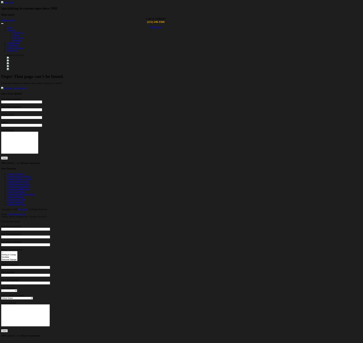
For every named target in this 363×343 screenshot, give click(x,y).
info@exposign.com (17, 214)
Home (9, 27)
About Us (11, 30)
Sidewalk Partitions (15, 197)
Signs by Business (15, 48)
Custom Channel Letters (18, 181)
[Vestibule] (9, 257)
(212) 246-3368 (155, 21)
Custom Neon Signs (16, 192)
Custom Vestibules (15, 202)
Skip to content (8, 20)
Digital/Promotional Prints (18, 184)
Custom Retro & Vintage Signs (21, 194)
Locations (16, 40)
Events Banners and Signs (18, 186)
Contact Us (12, 50)
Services (16, 35)
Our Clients (17, 38)
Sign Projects (13, 45)
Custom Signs (13, 43)
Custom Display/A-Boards (19, 176)
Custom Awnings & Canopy (19, 179)
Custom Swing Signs (16, 199)
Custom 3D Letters (15, 174)
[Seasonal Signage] (9, 259)
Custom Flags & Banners (18, 189)
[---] (9, 252)
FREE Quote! (156, 27)
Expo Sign (23, 209)
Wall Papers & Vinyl (16, 204)
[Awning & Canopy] (9, 255)
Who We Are (18, 32)
